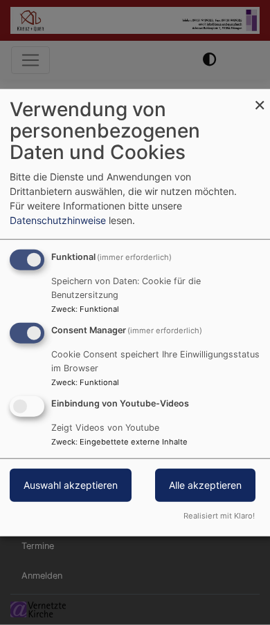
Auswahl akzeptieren (71, 484)
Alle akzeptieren (205, 484)
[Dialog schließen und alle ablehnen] (259, 97)
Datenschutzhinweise (58, 220)
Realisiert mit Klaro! (219, 515)
